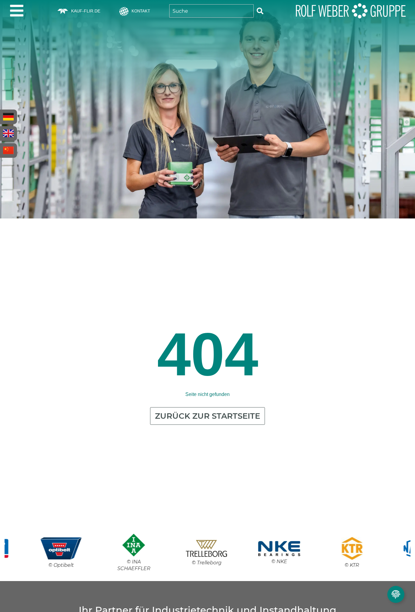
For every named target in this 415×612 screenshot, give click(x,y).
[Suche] (260, 11)
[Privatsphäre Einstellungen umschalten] (395, 594)
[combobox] (211, 11)
